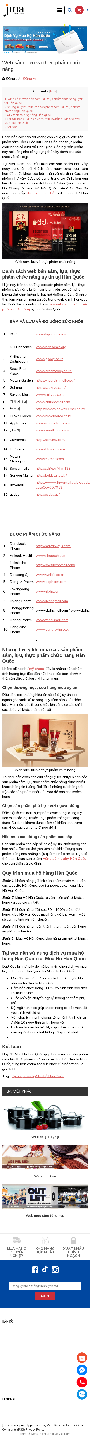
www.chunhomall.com (53, 402)
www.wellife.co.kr (49, 574)
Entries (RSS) (71, 1425)
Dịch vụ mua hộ (24, 1076)
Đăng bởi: (13, 78)
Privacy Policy (35, 1429)
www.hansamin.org (51, 347)
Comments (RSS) (13, 1429)
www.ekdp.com (48, 591)
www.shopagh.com (51, 555)
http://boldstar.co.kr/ (51, 475)
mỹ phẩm (36, 668)
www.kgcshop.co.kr (51, 334)
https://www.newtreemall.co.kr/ (60, 409)
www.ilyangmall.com (52, 601)
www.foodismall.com (52, 620)
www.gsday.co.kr (49, 359)
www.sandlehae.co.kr (52, 430)
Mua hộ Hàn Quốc (50, 1076)
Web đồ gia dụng (45, 1137)
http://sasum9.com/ (51, 439)
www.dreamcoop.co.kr (54, 371)
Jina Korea (9, 1425)
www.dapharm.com (51, 581)
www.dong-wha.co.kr (53, 629)
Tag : (6, 1076)
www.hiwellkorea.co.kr (53, 416)
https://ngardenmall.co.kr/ (55, 380)
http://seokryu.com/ (51, 387)
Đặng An (30, 78)
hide (53, 91)
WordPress (54, 1425)
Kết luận (11, 127)
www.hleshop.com (50, 449)
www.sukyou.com (50, 394)
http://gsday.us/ (48, 494)
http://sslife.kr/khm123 (53, 468)
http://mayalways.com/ (53, 546)
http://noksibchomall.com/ (55, 565)
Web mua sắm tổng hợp (45, 1216)
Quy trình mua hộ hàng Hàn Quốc (28, 115)
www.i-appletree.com (53, 423)
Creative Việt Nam (58, 1433)
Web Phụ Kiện (45, 1176)
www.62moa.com (50, 458)
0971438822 (82, 1394)
